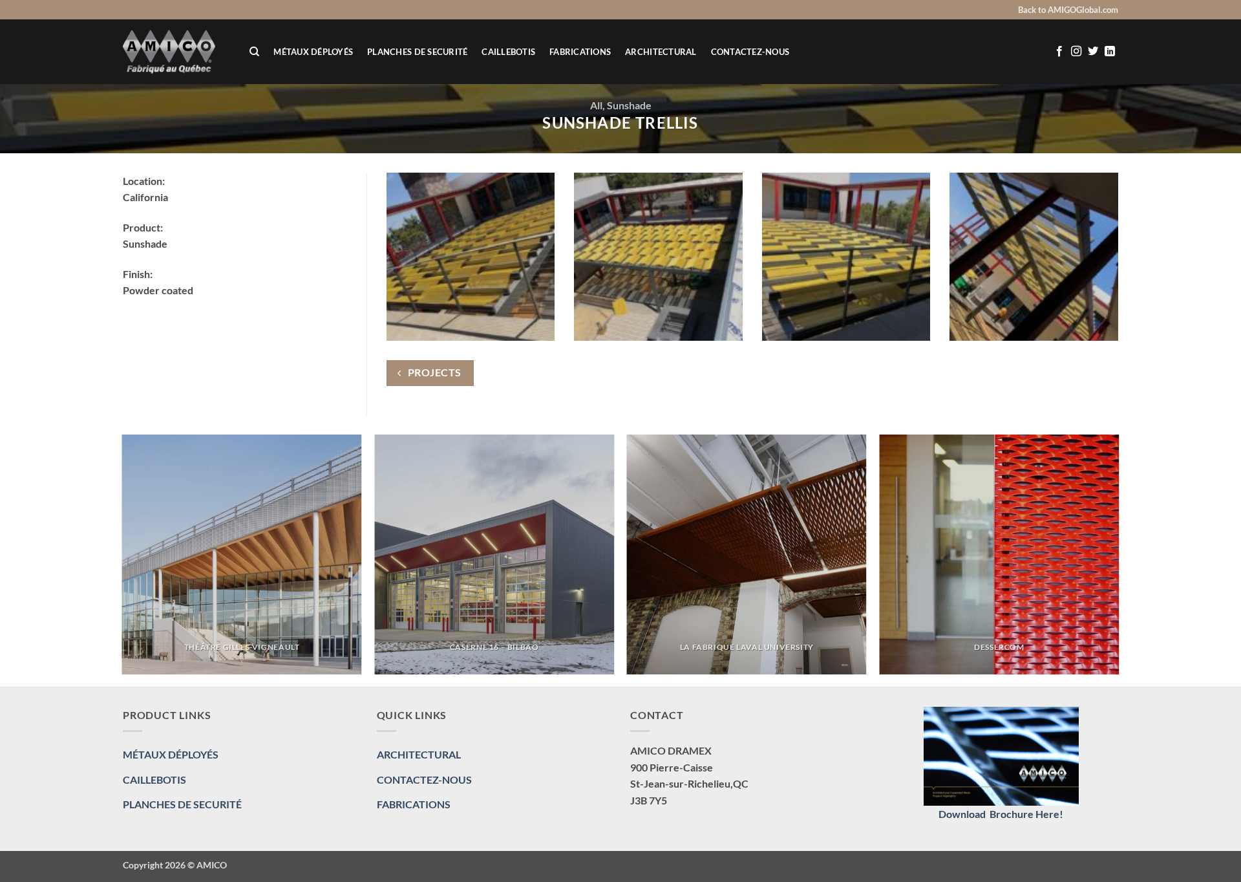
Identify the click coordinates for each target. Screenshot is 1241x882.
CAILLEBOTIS (154, 779)
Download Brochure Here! (1001, 814)
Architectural (660, 52)
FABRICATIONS (414, 804)
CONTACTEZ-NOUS (424, 779)
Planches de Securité (417, 52)
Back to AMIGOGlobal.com (1068, 10)
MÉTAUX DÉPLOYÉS (313, 52)
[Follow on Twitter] (1093, 52)
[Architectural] (176, 51)
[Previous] (123, 559)
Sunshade (629, 105)
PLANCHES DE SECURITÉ (182, 804)
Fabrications (580, 52)
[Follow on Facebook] (1059, 52)
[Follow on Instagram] (1076, 52)
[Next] (1118, 559)
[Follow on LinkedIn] (1110, 52)
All (596, 105)
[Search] (254, 51)
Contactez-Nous (750, 52)
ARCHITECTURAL (419, 754)
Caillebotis (508, 52)
